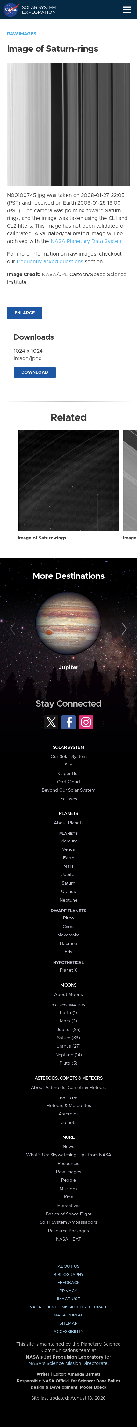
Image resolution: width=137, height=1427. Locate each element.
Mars (68, 866)
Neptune (68, 900)
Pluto (68, 918)
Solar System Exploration (35, 9)
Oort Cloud (68, 782)
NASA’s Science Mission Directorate (68, 1363)
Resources (68, 1163)
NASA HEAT (68, 1239)
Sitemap (68, 1324)
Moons (68, 985)
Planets (68, 813)
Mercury (68, 841)
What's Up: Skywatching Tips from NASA (68, 1155)
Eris (68, 952)
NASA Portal (68, 1315)
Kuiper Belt (68, 774)
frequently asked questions (50, 261)
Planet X (68, 970)
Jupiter (68, 668)
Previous (14, 629)
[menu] (127, 10)
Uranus (68, 891)
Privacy (68, 1291)
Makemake (68, 935)
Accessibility (68, 1332)
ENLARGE (25, 313)
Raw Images (21, 34)
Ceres (69, 927)
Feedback (68, 1283)
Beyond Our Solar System (68, 790)
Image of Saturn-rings (42, 538)
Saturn (68, 883)
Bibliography (69, 1275)
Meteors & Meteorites (68, 1106)
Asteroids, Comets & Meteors (68, 1078)
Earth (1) (68, 1013)
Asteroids (69, 1114)
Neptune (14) (68, 1055)
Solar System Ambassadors (68, 1222)
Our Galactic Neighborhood (35, 24)
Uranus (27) (68, 1046)
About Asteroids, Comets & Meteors (68, 1087)
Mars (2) (68, 1021)
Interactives (69, 1206)
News (68, 1146)
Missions (68, 1189)
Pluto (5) (68, 1063)
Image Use (68, 1299)
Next (123, 629)
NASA (8, 9)
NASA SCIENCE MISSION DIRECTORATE (68, 1307)
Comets (68, 1123)
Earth (68, 858)
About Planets (68, 823)
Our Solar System (69, 757)
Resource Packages (68, 1231)
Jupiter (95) (69, 1030)
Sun (68, 765)
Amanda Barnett (84, 1374)
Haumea (68, 944)
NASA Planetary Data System (87, 241)
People (68, 1180)
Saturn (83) (68, 1038)
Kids (68, 1197)
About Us (69, 1266)
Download (34, 372)
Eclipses (68, 799)
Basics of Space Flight (68, 1214)
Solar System (68, 747)
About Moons (68, 994)
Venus (68, 849)
